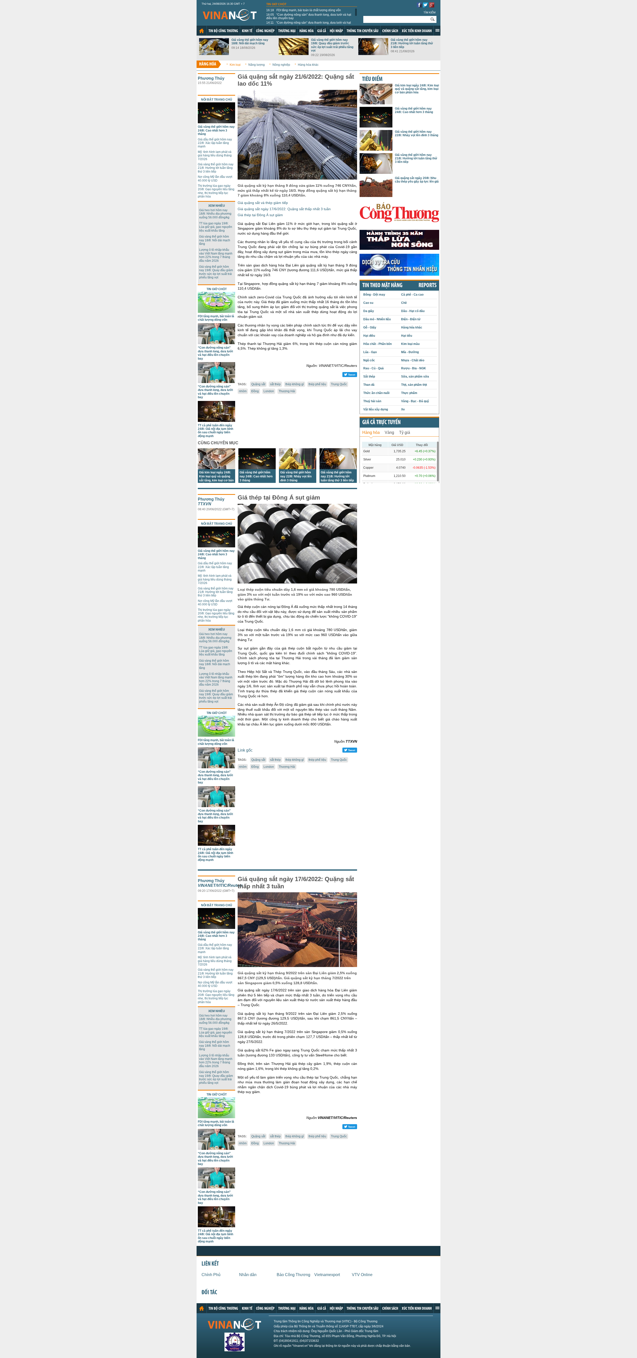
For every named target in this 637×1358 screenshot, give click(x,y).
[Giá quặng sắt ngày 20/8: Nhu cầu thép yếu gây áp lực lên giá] (376, 196)
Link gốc (245, 750)
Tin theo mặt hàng (382, 286)
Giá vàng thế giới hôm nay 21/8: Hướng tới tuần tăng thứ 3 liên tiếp (412, 43)
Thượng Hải (287, 391)
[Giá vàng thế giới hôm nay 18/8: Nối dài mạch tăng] (214, 54)
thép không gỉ (294, 384)
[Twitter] (425, 6)
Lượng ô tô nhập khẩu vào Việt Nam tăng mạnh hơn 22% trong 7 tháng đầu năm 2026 (215, 255)
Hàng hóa (306, 31)
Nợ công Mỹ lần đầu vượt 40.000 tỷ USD (215, 178)
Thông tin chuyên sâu (362, 31)
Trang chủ (201, 31)
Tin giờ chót (276, 4)
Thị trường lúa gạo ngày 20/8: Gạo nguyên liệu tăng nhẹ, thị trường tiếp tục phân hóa (216, 191)
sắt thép (275, 384)
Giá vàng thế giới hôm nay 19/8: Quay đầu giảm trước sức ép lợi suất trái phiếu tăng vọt (332, 45)
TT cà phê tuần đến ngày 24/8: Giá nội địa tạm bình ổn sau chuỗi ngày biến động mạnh (215, 431)
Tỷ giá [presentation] (404, 432)
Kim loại (235, 64)
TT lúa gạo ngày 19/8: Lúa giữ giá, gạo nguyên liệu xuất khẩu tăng (215, 227)
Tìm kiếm (429, 12)
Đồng (255, 391)
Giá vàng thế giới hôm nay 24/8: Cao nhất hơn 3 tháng (216, 130)
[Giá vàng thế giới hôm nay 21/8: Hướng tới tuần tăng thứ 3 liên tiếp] (373, 54)
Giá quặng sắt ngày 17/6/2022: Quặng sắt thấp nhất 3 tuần (284, 209)
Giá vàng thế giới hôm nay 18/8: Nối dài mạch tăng (249, 41)
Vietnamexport (327, 1275)
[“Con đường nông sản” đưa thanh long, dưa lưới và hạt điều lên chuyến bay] (216, 343)
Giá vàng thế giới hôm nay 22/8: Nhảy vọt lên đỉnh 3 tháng (296, 476)
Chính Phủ (211, 1275)
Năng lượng (256, 64)
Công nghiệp (265, 31)
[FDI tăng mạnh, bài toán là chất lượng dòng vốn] (216, 311)
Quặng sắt (258, 384)
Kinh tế (247, 31)
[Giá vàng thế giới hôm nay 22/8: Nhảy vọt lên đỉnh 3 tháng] (297, 468)
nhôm (243, 391)
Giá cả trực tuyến (381, 423)
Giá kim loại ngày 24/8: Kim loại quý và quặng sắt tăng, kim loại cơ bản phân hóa (417, 89)
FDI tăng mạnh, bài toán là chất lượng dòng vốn (303, 10)
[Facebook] (419, 6)
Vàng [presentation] (389, 432)
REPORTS (427, 286)
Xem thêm (437, 30)
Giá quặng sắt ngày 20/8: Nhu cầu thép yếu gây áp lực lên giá (417, 179)
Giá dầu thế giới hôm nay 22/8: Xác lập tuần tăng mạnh (215, 143)
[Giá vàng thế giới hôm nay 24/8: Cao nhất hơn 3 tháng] (216, 122)
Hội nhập (336, 31)
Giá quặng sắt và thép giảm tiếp (263, 203)
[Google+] (431, 6)
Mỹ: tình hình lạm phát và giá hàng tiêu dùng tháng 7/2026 (215, 155)
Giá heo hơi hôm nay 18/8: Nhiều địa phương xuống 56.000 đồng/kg (215, 213)
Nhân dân (248, 1275)
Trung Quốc (339, 384)
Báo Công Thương (293, 1275)
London (269, 391)
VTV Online (362, 1275)
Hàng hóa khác (308, 64)
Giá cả (321, 31)
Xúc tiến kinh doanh (417, 31)
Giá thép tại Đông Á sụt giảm (260, 215)
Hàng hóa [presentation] (371, 432)
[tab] (371, 432)
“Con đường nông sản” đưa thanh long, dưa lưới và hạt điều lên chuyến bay (308, 16)
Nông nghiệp (281, 64)
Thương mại (287, 31)
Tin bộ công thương (223, 31)
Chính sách (390, 31)
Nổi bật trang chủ (216, 99)
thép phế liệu (317, 384)
